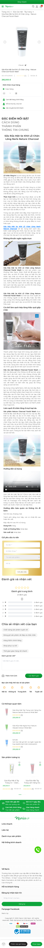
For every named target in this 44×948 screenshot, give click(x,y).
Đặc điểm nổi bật (15, 118)
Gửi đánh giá (34, 676)
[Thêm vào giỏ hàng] (19, 765)
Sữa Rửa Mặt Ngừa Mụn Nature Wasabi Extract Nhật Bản (24, 727)
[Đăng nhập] (37, 6)
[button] (4, 42)
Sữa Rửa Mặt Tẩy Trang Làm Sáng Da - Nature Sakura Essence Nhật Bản (27, 711)
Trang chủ (6, 12)
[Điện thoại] (38, 849)
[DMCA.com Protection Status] (22, 926)
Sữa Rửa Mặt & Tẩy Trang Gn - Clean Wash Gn (11, 782)
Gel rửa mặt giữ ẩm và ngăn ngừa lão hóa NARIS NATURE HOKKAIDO (27, 743)
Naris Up (5, 913)
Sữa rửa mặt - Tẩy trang (22, 12)
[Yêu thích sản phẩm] (19, 762)
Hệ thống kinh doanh (11, 842)
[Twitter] (25, 65)
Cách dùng (10, 122)
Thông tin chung (15, 130)
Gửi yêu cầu (22, 572)
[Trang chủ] (9, 6)
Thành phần (11, 126)
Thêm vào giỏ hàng (18, 944)
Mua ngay (36, 944)
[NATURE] (7, 745)
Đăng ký (22, 904)
